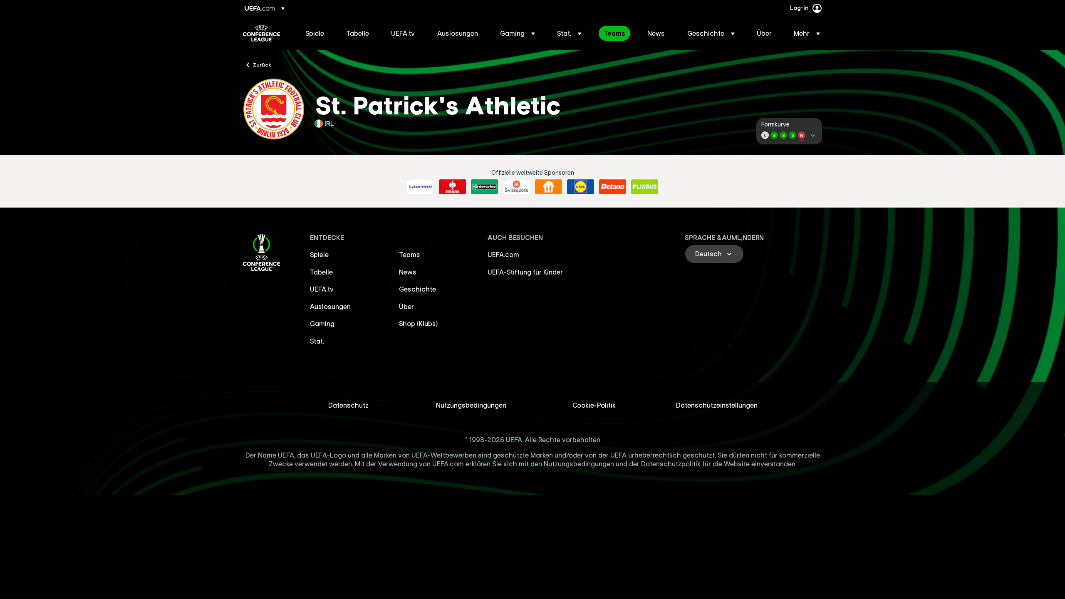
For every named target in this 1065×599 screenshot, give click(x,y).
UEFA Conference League (261, 33)
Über (406, 306)
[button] (517, 33)
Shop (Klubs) (418, 323)
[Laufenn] (420, 186)
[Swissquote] (516, 186)
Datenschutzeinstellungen (717, 405)
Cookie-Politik (594, 405)
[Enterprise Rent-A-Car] (484, 186)
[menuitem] (315, 33)
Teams (409, 254)
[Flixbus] (644, 186)
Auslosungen (330, 306)
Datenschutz (348, 405)
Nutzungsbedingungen (471, 405)
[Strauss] (452, 186)
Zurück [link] (262, 64)
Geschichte (417, 289)
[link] (314, 33)
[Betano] (612, 186)
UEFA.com (503, 254)
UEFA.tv (322, 289)
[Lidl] (580, 186)
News (407, 272)
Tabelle (321, 272)
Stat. (317, 341)
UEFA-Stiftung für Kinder (525, 272)
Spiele (319, 254)
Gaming (322, 323)
